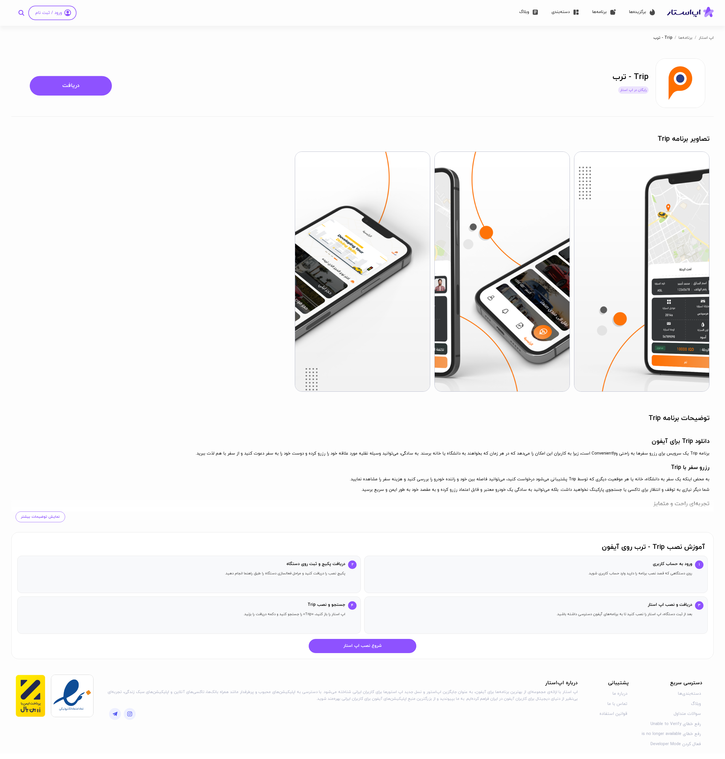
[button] (641, 271)
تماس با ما (617, 704)
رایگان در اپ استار (633, 90)
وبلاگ (696, 704)
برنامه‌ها (685, 37)
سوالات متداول (687, 714)
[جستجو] (21, 13)
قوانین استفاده (613, 714)
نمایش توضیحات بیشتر (40, 516)
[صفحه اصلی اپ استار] (690, 12)
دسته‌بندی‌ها (689, 694)
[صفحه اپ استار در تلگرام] (115, 714)
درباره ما (619, 694)
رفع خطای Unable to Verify (676, 724)
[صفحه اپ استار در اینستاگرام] (130, 714)
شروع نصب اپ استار (362, 646)
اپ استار (706, 37)
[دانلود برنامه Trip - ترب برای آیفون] (680, 83)
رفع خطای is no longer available (671, 734)
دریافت (71, 85)
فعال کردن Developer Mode (676, 744)
